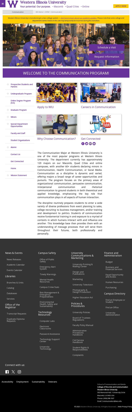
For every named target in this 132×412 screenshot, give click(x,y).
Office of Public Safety (47, 260)
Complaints (78, 355)
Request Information (106, 56)
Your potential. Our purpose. (35, 6)
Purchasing (111, 287)
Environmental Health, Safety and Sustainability (48, 304)
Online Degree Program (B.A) (21, 102)
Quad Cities (73, 6)
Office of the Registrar (12, 306)
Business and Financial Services (114, 268)
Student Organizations (20, 140)
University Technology (45, 347)
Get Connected (17, 161)
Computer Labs (47, 321)
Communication (56, 12)
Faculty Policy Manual (83, 325)
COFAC (47, 12)
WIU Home (39, 12)
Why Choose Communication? (56, 139)
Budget (109, 261)
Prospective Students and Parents (22, 85)
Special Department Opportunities (19, 125)
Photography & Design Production (82, 291)
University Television (83, 284)
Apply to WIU (45, 107)
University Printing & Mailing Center (83, 265)
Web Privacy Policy (125, 406)
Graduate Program (19, 110)
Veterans (52, 381)
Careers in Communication (98, 107)
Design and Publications (78, 272)
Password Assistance (50, 334)
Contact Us (15, 154)
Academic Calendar (16, 264)
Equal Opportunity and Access (114, 275)
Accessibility (7, 381)
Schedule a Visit (107, 47)
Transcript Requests (16, 313)
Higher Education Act (83, 297)
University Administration (113, 313)
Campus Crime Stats (49, 287)
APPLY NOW (121, 6)
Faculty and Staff (18, 133)
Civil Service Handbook (78, 341)
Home (13, 168)
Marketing (78, 279)
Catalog (10, 287)
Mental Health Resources (46, 280)
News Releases (14, 259)
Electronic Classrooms (45, 327)
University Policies (81, 312)
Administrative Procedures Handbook (79, 332)
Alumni (13, 147)
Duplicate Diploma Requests (15, 320)
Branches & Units (15, 282)
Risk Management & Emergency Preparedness (49, 294)
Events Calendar (14, 270)
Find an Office (112, 307)
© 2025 (77, 406)
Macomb (58, 6)
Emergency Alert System (48, 267)
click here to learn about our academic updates (79, 18)
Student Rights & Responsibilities (81, 348)
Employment (22, 381)
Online (85, 6)
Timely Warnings (48, 274)
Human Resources (114, 282)
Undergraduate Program (21, 94)
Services (11, 298)
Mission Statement (19, 175)
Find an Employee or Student (115, 301)
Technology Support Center (50, 340)
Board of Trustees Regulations (81, 318)
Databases (12, 293)
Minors (13, 117)
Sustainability (38, 381)
